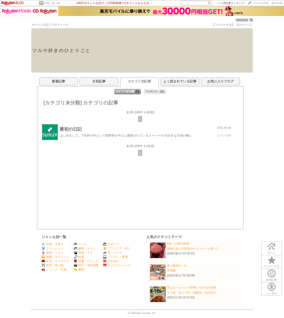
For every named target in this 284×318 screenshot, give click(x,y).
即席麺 (171, 270)
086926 (242, 20)
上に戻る (271, 293)
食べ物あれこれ (177, 265)
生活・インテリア (57, 261)
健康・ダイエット (57, 256)
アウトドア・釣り (119, 248)
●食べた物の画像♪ (178, 243)
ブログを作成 (260, 3)
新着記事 (271, 279)
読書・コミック (88, 261)
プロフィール (60, 24)
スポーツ (113, 244)
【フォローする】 (223, 24)
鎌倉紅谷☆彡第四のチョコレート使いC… (194, 248)
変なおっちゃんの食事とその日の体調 (191, 287)
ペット (82, 244)
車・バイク (115, 252)
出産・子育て (54, 244)
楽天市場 (277, 3)
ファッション (54, 248)
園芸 (81, 269)
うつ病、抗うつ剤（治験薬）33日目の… (193, 292)
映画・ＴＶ (85, 252)
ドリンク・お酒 (56, 269)
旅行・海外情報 (88, 265)
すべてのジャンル (119, 265)
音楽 (81, 256)
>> (230, 3)
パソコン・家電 (118, 256)
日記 (46, 24)
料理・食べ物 (52, 3)
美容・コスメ (54, 252)
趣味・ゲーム (87, 248)
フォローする (272, 266)
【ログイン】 (244, 24)
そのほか (113, 261)
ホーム (36, 24)
